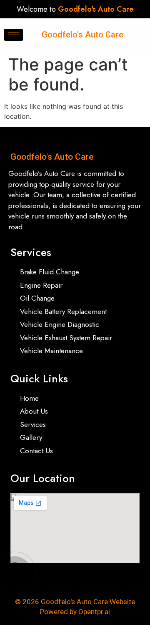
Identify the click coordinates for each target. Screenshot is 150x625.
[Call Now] (15, 572)
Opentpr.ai (94, 611)
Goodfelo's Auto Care (82, 35)
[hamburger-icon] (13, 35)
